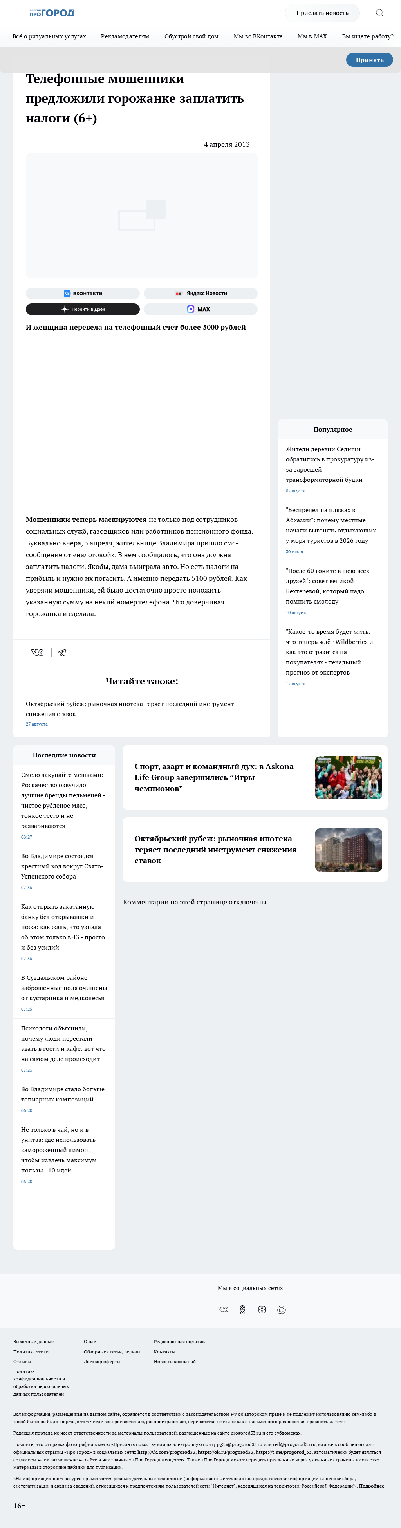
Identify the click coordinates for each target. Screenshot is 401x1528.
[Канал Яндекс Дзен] (83, 309)
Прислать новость (322, 12)
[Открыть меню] (16, 13)
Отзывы (22, 1361)
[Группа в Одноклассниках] (242, 1309)
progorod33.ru (246, 1433)
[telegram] (64, 652)
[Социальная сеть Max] (201, 309)
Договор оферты (102, 1361)
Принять (370, 60)
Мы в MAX (312, 36)
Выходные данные (33, 1341)
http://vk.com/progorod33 (166, 1452)
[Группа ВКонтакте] (83, 293)
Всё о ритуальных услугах (49, 36)
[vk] (38, 652)
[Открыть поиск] (379, 13)
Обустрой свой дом (191, 36)
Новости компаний (175, 1361)
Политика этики (31, 1352)
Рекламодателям (125, 36)
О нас (90, 1341)
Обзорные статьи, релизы (112, 1352)
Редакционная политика (180, 1341)
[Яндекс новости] (201, 293)
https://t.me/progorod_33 (284, 1452)
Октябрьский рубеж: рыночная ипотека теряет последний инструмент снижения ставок (130, 713)
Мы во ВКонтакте (258, 36)
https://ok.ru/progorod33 (225, 1452)
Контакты (164, 1352)
